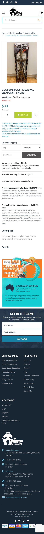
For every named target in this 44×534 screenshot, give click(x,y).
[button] (36, 115)
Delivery (27, 364)
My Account (6, 405)
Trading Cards (7, 383)
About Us (27, 360)
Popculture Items (8, 372)
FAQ (25, 372)
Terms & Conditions (31, 376)
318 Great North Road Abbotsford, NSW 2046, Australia (23, 454)
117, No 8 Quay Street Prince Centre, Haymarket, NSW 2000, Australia (19, 475)
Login (4, 409)
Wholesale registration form (10, 421)
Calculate (31, 155)
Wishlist (5, 416)
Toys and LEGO (7, 376)
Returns (27, 368)
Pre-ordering (29, 387)
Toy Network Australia (21, 97)
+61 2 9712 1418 (13, 460)
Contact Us (28, 391)
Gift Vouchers (29, 383)
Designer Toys (7, 380)
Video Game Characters (11, 368)
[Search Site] (39, 20)
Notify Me (23, 115)
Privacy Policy (29, 380)
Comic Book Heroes (9, 364)
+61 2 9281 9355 (13, 481)
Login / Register (36, 2)
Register (5, 413)
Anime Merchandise (9, 360)
